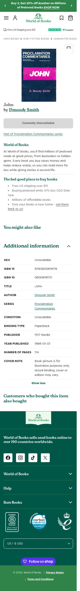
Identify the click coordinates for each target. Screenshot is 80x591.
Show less (38, 383)
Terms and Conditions (40, 579)
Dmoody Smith (24, 110)
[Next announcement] (71, 5)
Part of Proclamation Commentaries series (33, 134)
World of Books (33, 572)
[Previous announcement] (5, 5)
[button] (6, 18)
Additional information (31, 246)
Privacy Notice (55, 572)
